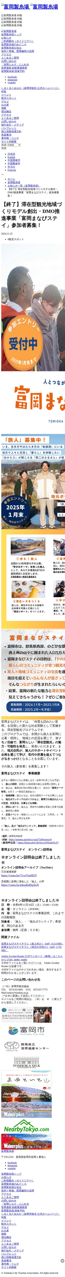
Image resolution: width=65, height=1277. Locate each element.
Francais (12, 170)
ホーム (11, 179)
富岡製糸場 (14, 182)
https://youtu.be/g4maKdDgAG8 (20, 885)
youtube (12, 82)
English (11, 157)
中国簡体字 (14, 160)
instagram (12, 79)
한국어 (11, 166)
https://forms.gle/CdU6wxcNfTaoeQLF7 (38, 842)
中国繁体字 (14, 163)
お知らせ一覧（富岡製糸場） (24, 185)
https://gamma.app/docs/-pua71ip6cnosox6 (30, 839)
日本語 (11, 154)
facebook (12, 77)
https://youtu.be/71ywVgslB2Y (19, 875)
